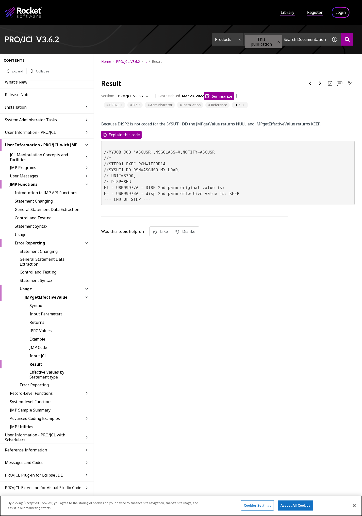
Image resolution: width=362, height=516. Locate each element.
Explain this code (124, 135)
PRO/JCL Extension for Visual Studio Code (43, 487)
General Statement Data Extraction (47, 209)
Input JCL (38, 356)
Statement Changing (34, 201)
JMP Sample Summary (30, 410)
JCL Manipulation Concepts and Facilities (39, 157)
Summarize (222, 96)
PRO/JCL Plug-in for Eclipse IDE (34, 475)
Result (36, 364)
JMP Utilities (21, 427)
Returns (37, 322)
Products (223, 39)
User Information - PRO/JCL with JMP (41, 145)
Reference (219, 105)
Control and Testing (33, 218)
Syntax (36, 305)
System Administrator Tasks (31, 119)
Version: (107, 95)
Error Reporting (30, 243)
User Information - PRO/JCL (30, 132)
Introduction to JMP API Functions (46, 192)
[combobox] (286, 39)
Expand (17, 71)
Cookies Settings (257, 505)
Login (340, 12)
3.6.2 (136, 105)
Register (315, 12)
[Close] (354, 505)
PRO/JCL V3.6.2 (128, 61)
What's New (16, 82)
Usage (20, 234)
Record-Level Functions (31, 393)
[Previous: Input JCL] (310, 83)
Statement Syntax (31, 226)
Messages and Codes (24, 462)
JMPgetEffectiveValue (46, 297)
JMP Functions (23, 184)
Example (37, 339)
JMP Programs (23, 167)
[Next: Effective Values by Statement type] (320, 83)
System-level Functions (31, 401)
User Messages (24, 176)
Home (106, 61)
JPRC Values (41, 330)
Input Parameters (46, 314)
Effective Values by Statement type (47, 374)
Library (287, 12)
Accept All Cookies (295, 505)
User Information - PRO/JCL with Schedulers (35, 437)
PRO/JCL (116, 105)
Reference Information (26, 450)
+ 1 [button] (238, 105)
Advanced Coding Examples (35, 418)
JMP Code (38, 347)
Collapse (42, 71)
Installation (16, 107)
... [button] (146, 61)
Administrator (161, 105)
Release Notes (18, 94)
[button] (278, 42)
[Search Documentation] (347, 39)
